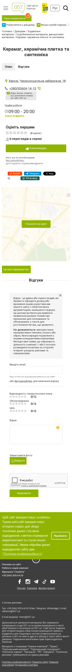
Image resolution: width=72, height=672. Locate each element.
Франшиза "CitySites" (13, 572)
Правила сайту (40, 662)
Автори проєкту (46, 588)
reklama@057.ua (11, 611)
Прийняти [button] (60, 535)
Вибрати (19, 460)
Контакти (32, 588)
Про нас (21, 588)
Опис (8, 67)
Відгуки (23, 67)
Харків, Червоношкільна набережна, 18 (37, 81)
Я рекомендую (37, 148)
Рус (55, 8)
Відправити (24, 493)
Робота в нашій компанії (15, 568)
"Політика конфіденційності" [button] (22, 554)
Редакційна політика (26, 665)
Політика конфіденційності (16, 662)
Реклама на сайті (11, 564)
